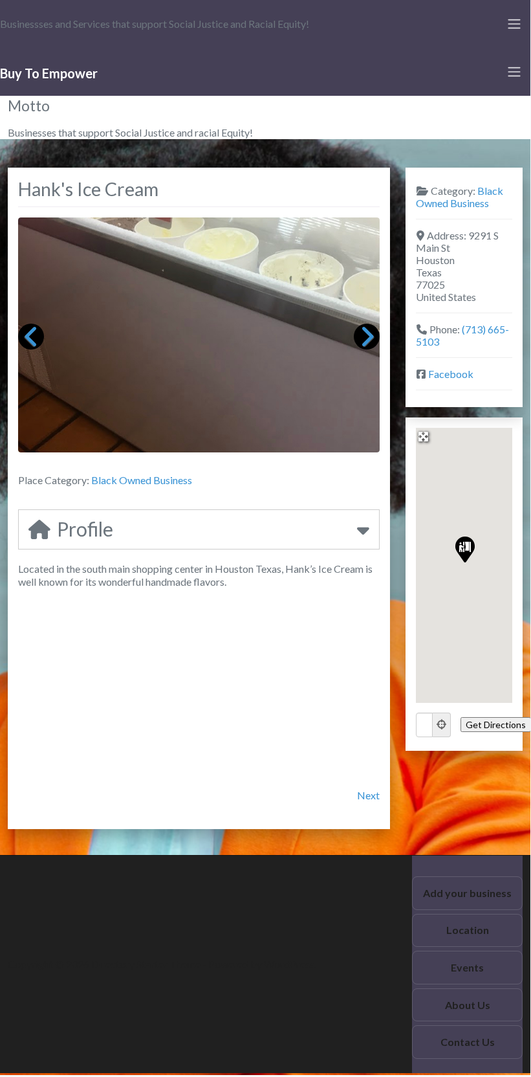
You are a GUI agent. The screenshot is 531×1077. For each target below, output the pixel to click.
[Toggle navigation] (514, 24)
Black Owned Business (141, 480)
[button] (464, 548)
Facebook (450, 374)
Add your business (467, 893)
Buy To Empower (49, 73)
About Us (467, 1005)
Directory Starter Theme (146, 964)
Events (467, 967)
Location (467, 930)
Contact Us (467, 1042)
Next (368, 795)
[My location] (442, 725)
